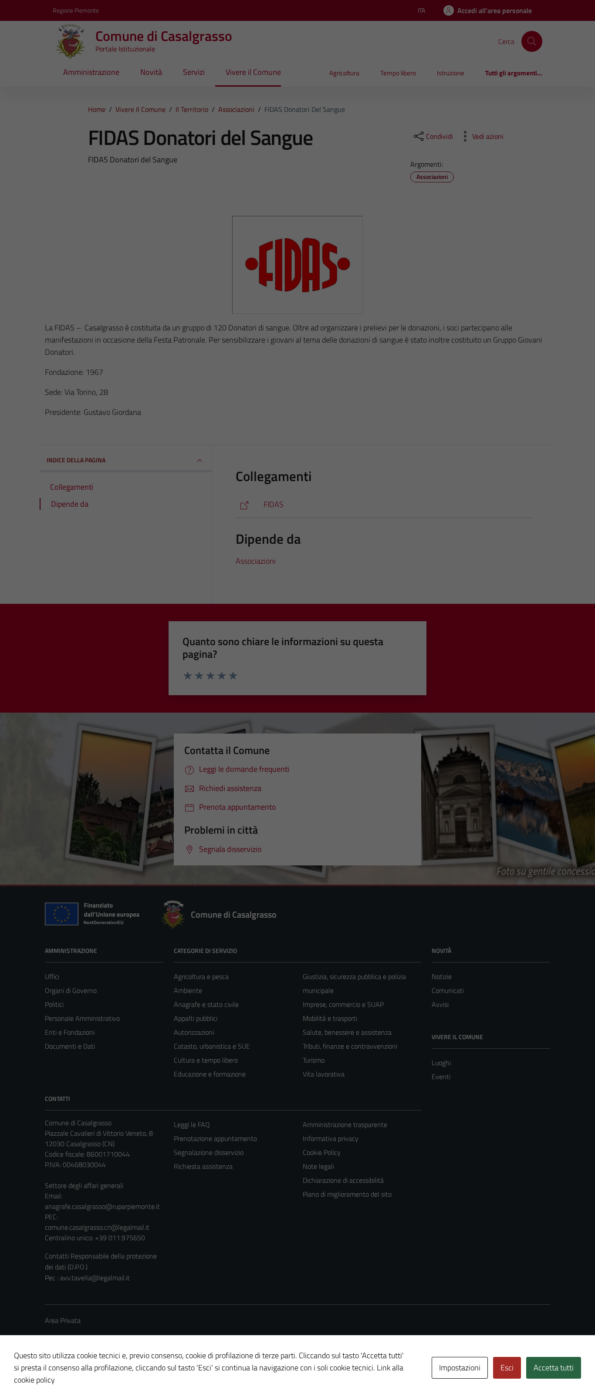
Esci (507, 1367)
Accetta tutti (554, 1367)
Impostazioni (459, 1367)
